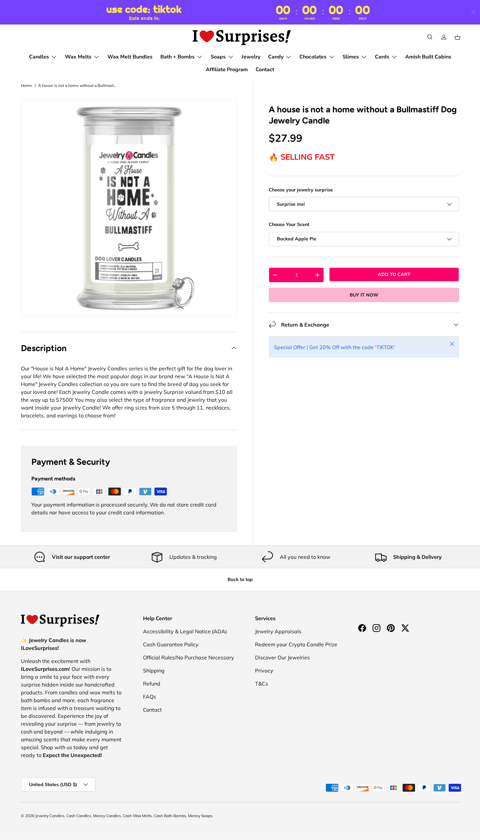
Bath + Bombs (177, 56)
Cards (382, 56)
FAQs (149, 696)
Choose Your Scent (289, 224)
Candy (275, 56)
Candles (39, 56)
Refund (151, 683)
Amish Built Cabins (428, 56)
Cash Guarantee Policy (171, 644)
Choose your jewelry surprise (301, 190)
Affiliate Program (227, 69)
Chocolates (313, 56)
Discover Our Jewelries (282, 657)
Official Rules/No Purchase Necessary (188, 657)
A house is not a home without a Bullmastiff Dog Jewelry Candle (77, 86)
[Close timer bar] (473, 12)
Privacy (264, 670)
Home (26, 86)
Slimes (351, 56)
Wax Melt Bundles (129, 56)
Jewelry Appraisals (278, 631)
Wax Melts (78, 56)
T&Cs (261, 683)
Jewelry (251, 56)
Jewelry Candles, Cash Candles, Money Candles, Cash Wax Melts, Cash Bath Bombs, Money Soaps (123, 815)
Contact (265, 69)
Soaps (218, 56)
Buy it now (364, 295)
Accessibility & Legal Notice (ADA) (185, 631)
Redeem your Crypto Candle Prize (296, 644)
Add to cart (394, 274)
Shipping (154, 670)
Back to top (240, 579)
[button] (457, 37)
